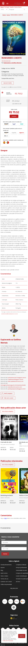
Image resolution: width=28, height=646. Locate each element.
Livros (8, 15)
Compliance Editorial (21, 564)
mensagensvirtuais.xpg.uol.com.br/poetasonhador (13, 385)
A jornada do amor (6, 442)
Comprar (14, 116)
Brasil (2, 7)
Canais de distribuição (21, 576)
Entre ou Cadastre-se (19, 3)
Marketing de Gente (7, 495)
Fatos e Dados (4, 576)
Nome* (3, 539)
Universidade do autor (21, 570)
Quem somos (4, 573)
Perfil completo (8, 393)
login (5, 518)
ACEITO (22, 636)
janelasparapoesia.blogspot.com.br (17, 389)
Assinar (5, 554)
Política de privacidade (6, 584)
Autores (3, 567)
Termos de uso (4, 578)
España (12, 7)
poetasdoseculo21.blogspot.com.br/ (17, 377)
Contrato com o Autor (6, 581)
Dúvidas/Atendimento (6, 564)
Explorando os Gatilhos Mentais (12, 63)
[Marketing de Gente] (9, 480)
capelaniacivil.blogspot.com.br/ (15, 379)
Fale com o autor (8, 398)
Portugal (6, 7)
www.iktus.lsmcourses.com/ (15, 387)
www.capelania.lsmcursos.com (15, 381)
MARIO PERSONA (5, 497)
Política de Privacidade (8, 640)
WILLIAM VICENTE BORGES (8, 444)
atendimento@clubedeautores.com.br (9, 313)
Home (4, 15)
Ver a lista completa (7, 411)
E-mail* (3, 546)
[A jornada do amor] (9, 427)
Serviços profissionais (21, 567)
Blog (2, 570)
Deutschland (17, 7)
